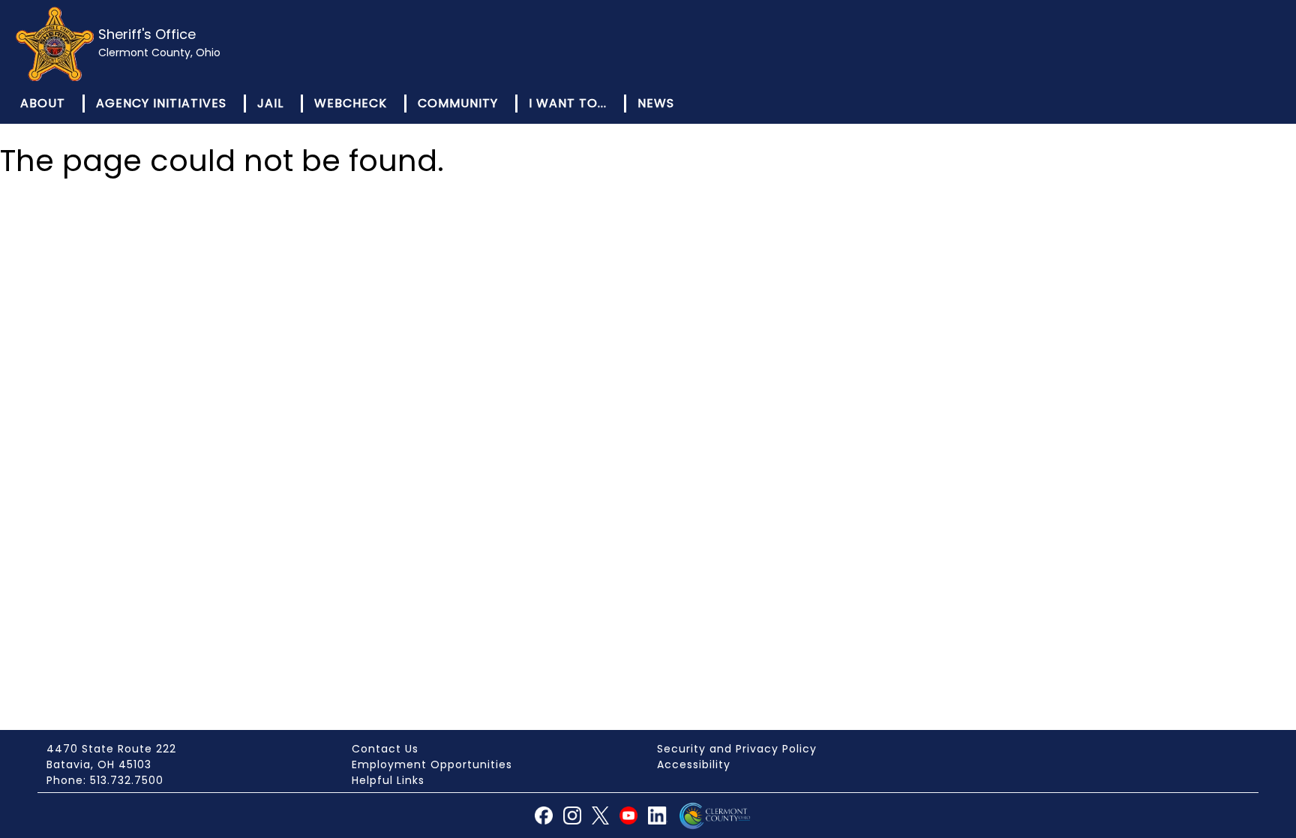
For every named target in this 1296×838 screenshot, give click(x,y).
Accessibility (693, 764)
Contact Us (385, 748)
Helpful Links (388, 780)
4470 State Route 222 (111, 748)
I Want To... (568, 103)
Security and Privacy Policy (737, 748)
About (42, 103)
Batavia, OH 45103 (99, 764)
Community (458, 103)
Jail (270, 103)
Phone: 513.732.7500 (105, 780)
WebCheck (350, 103)
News (656, 103)
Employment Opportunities (432, 764)
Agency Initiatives (161, 103)
